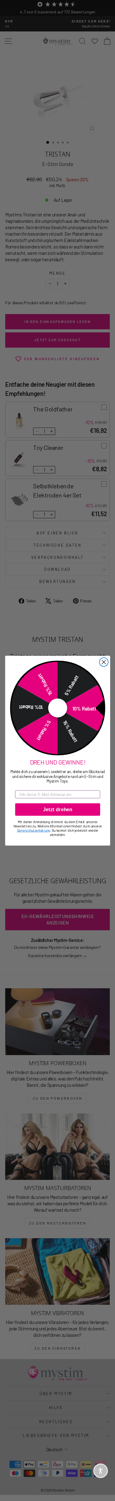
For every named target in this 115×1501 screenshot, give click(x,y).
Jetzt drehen (57, 809)
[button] (100, 1470)
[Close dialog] (103, 662)
